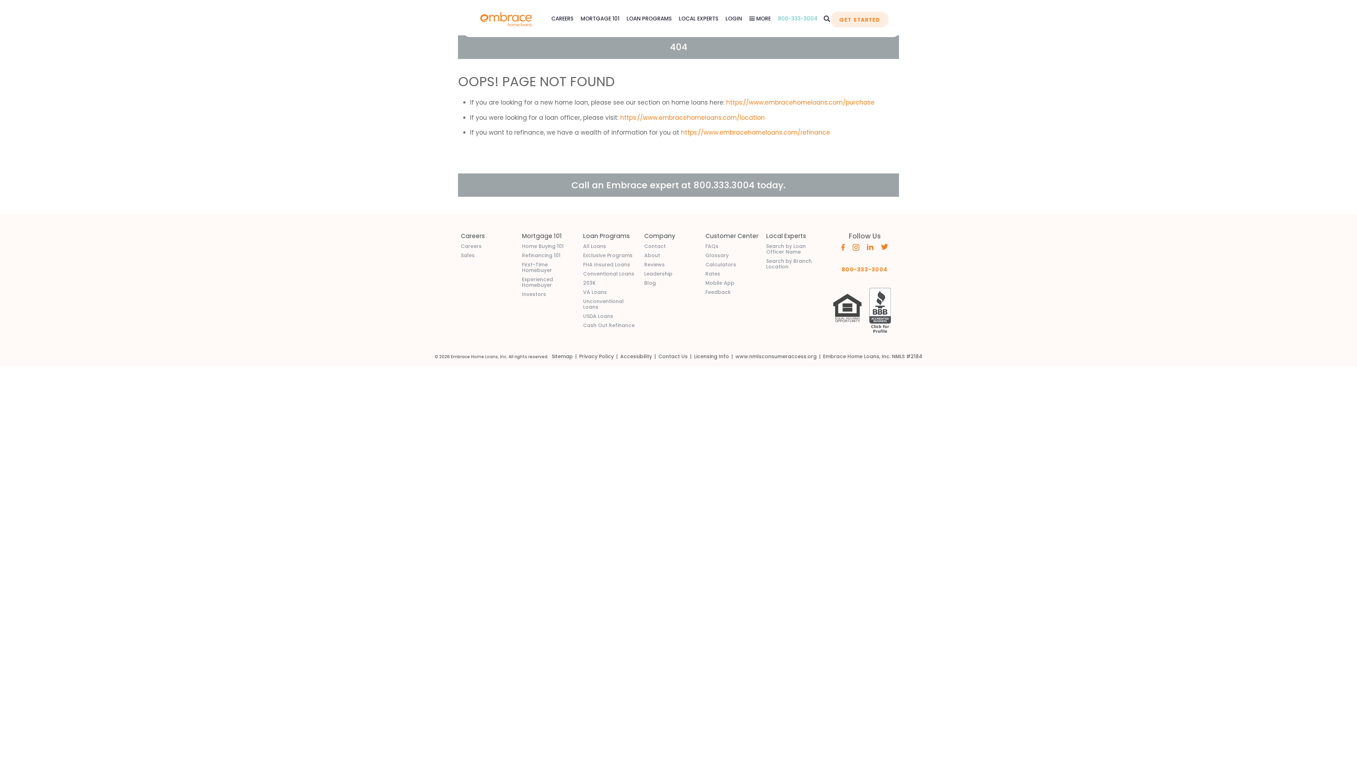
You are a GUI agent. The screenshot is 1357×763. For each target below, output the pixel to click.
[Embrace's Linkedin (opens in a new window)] (870, 246)
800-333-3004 (797, 19)
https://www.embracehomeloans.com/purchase (800, 102)
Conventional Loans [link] (608, 273)
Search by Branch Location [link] (789, 264)
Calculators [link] (720, 264)
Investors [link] (534, 294)
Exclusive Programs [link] (608, 255)
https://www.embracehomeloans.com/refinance (755, 132)
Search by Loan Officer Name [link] (786, 249)
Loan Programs (649, 19)
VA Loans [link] (595, 292)
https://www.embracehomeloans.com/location (692, 117)
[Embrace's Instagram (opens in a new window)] (855, 246)
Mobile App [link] (719, 282)
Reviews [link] (654, 264)
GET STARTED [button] (859, 19)
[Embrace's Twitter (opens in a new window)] (884, 246)
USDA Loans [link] (598, 316)
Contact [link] (655, 246)
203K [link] (589, 282)
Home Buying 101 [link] (543, 246)
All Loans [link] (594, 246)
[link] (506, 18)
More (763, 19)
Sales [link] (468, 255)
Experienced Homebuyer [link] (537, 282)
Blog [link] (650, 282)
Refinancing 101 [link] (541, 255)
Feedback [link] (718, 292)
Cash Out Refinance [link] (609, 325)
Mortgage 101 (600, 19)
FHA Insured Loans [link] (606, 264)
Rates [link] (712, 273)
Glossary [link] (717, 255)
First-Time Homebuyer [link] (537, 267)
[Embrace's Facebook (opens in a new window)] (843, 246)
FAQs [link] (711, 246)
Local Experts (698, 19)
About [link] (652, 255)
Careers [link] (471, 246)
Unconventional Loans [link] (603, 304)
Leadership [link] (658, 273)
